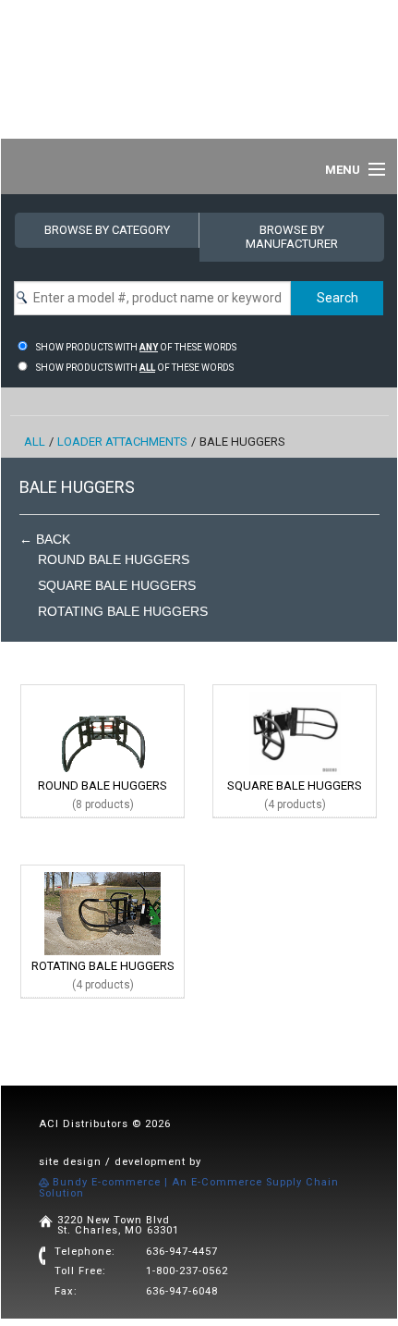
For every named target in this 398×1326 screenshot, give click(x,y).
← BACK (44, 539)
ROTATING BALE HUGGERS (123, 611)
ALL (34, 441)
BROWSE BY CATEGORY (107, 230)
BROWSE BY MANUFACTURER (292, 237)
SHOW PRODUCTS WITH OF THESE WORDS (136, 347)
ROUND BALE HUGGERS (113, 559)
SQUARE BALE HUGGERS (117, 585)
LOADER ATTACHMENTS (122, 441)
